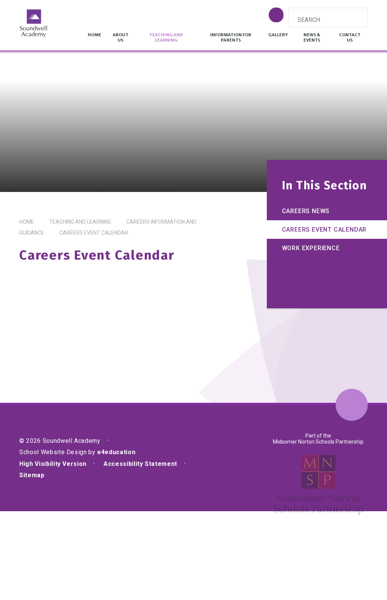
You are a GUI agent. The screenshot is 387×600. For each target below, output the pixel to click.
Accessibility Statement (140, 463)
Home (26, 222)
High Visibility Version (53, 463)
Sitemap (31, 475)
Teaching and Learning (80, 222)
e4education (116, 452)
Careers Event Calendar (93, 233)
